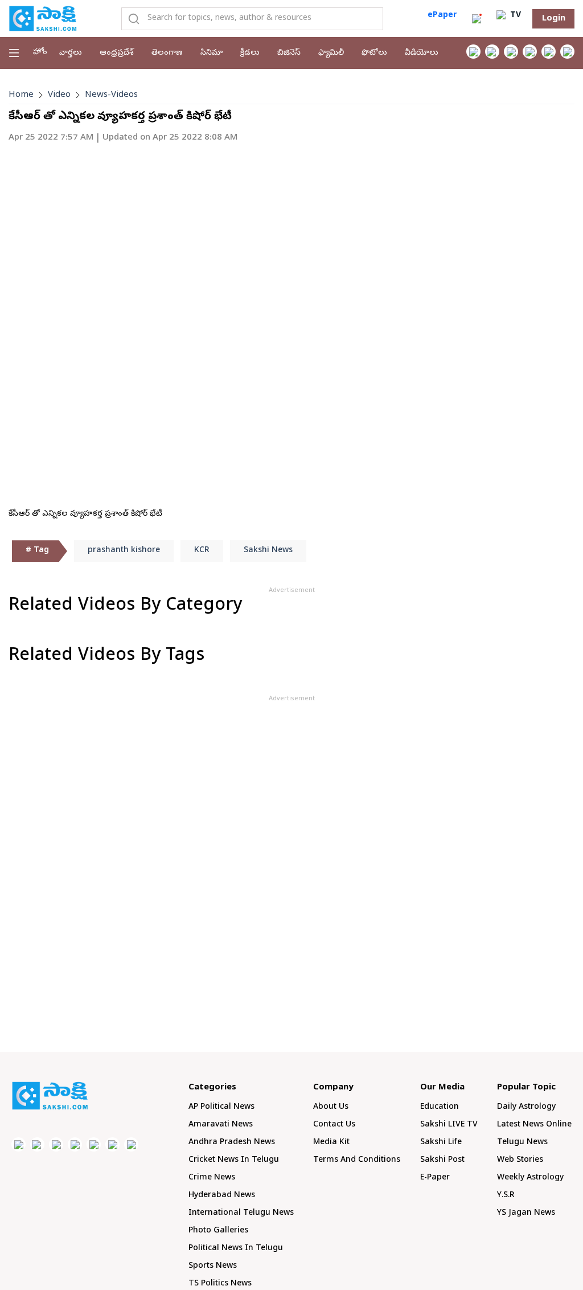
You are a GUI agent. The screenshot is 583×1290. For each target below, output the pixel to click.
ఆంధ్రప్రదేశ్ (117, 53)
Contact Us (334, 1125)
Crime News (211, 1178)
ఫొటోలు (374, 53)
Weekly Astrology (530, 1178)
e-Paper (435, 1178)
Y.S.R (506, 1195)
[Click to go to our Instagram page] (530, 51)
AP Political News (221, 1107)
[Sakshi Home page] (43, 18)
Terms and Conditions (356, 1160)
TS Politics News (220, 1284)
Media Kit (331, 1142)
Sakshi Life (441, 1142)
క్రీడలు (250, 53)
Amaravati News (220, 1125)
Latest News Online (534, 1125)
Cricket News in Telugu (233, 1160)
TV (514, 15)
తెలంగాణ (167, 53)
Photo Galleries (218, 1231)
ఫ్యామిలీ (331, 53)
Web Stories (520, 1160)
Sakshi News (268, 550)
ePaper (442, 15)
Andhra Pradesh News (231, 1142)
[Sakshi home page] (49, 1095)
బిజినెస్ (289, 53)
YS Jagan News (526, 1213)
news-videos (111, 95)
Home (21, 95)
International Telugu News (241, 1213)
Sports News (212, 1266)
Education (439, 1107)
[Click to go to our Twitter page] (511, 51)
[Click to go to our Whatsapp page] (492, 51)
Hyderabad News (221, 1195)
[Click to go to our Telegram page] (112, 1144)
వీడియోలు (421, 53)
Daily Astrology (526, 1107)
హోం (40, 52)
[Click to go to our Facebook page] (473, 51)
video (59, 95)
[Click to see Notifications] (476, 18)
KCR (202, 550)
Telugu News (522, 1142)
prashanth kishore (124, 550)
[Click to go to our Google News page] (567, 51)
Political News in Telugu (235, 1248)
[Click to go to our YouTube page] (548, 51)
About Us (330, 1107)
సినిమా (211, 53)
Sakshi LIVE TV (449, 1125)
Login (553, 19)
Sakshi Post (442, 1160)
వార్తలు (70, 53)
